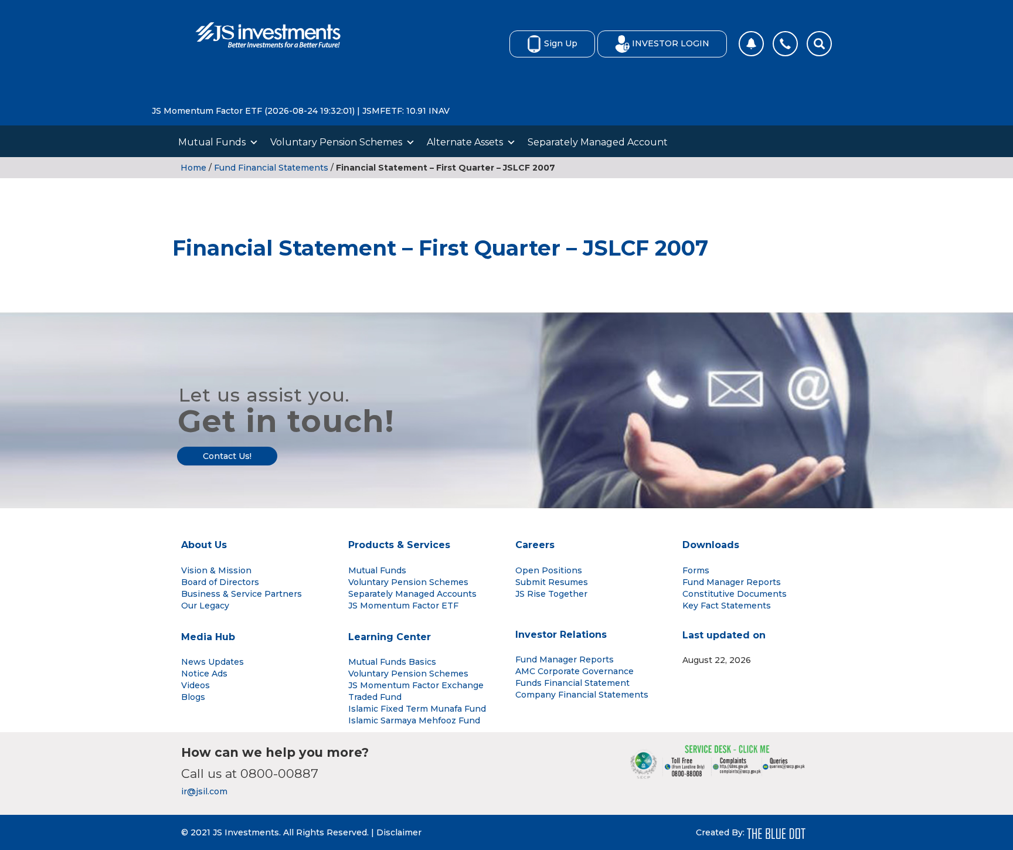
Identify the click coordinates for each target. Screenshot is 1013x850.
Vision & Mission (216, 570)
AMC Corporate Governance (574, 671)
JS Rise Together (551, 594)
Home (193, 167)
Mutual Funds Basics (392, 662)
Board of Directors (220, 582)
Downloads (710, 544)
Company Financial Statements (581, 694)
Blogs (193, 697)
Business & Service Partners (241, 594)
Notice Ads (204, 673)
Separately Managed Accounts (412, 594)
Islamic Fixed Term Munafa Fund (417, 708)
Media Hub (208, 636)
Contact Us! (227, 456)
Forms (695, 570)
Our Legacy (205, 605)
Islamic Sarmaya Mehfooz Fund (414, 720)
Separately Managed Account (598, 142)
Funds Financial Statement (572, 683)
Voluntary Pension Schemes (336, 142)
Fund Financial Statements (271, 167)
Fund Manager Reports (731, 582)
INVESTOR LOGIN (670, 43)
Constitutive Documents (734, 594)
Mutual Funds (212, 142)
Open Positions (548, 570)
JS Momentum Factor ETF (403, 605)
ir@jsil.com (204, 791)
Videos (195, 685)
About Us (204, 544)
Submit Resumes (551, 582)
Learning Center (389, 636)
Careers (535, 544)
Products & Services (399, 544)
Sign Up (560, 43)
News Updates (212, 662)
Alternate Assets (465, 142)
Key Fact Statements (726, 605)
